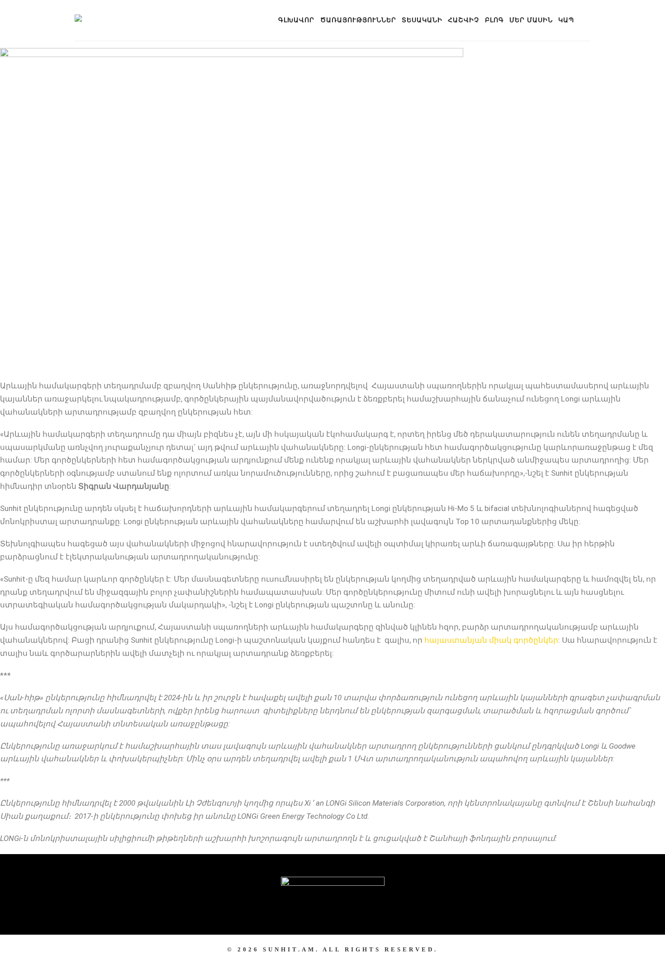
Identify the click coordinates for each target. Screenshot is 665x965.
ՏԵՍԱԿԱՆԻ (422, 20)
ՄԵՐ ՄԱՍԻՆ (531, 20)
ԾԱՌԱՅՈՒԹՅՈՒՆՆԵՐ (358, 20)
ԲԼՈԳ (494, 20)
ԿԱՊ (566, 20)
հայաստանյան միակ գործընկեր (491, 640)
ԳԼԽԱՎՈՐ (296, 20)
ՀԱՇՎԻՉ (463, 20)
